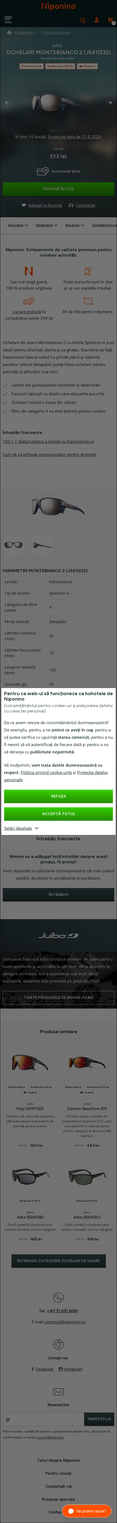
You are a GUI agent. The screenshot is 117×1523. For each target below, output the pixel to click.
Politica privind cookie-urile (46, 773)
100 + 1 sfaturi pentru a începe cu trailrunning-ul (48, 442)
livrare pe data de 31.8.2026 (74, 137)
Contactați (58, 1512)
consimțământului (50, 1437)
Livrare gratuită (27, 312)
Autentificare (96, 20)
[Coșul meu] (110, 20)
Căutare (83, 20)
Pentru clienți (58, 1473)
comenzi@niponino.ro (65, 1322)
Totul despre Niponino (58, 1460)
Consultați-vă (58, 1486)
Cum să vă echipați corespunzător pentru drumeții (49, 455)
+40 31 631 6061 (62, 1310)
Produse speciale (58, 1499)
